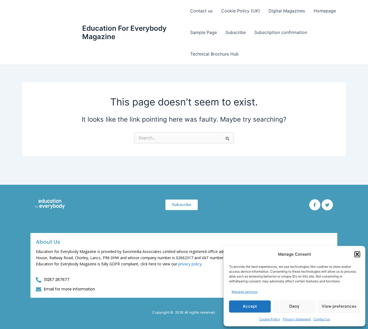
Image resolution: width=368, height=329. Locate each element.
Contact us (322, 319)
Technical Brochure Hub (214, 54)
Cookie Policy (269, 319)
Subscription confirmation (280, 32)
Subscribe (235, 32)
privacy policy (190, 263)
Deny (294, 306)
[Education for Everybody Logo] (50, 204)
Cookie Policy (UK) (240, 10)
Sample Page (203, 32)
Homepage (325, 10)
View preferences (339, 306)
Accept (250, 306)
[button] (357, 254)
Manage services (245, 292)
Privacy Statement (297, 319)
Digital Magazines (287, 10)
